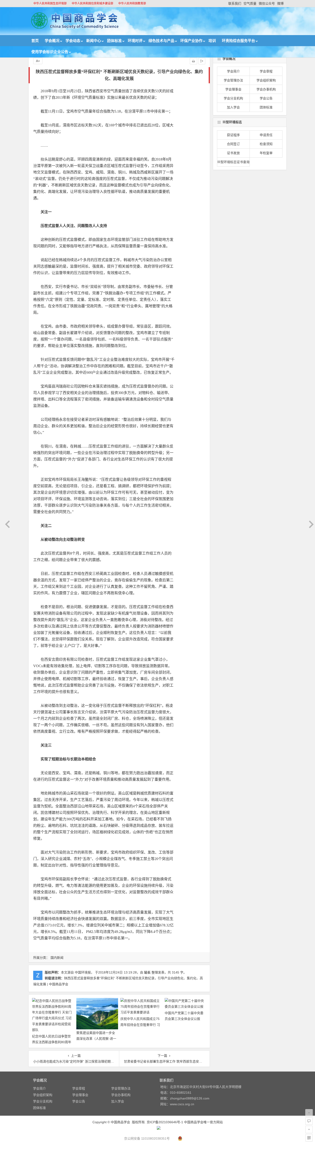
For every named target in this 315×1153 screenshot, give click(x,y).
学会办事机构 (266, 89)
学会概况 (52, 41)
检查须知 (266, 144)
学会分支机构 (233, 98)
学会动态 (72, 41)
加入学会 (233, 107)
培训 (212, 41)
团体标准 (114, 41)
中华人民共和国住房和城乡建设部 (92, 3)
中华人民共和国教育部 (132, 3)
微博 (280, 3)
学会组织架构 (266, 80)
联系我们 (234, 3)
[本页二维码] (309, 1137)
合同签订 (233, 144)
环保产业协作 (191, 41)
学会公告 (266, 98)
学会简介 (233, 71)
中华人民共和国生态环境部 (50, 3)
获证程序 (233, 135)
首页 (35, 41)
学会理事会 (233, 89)
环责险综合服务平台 (238, 41)
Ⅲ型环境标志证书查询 (233, 162)
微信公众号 (267, 3)
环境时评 (135, 41)
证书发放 (233, 153)
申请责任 (266, 135)
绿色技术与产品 (161, 41)
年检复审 (266, 153)
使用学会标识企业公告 (49, 52)
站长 (147, 972)
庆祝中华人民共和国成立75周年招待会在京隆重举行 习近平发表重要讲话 (140, 1024)
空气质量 (250, 3)
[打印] (193, 61)
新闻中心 (93, 41)
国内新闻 (57, 957)
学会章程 (266, 71)
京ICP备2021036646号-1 (165, 1122)
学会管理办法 (233, 80)
